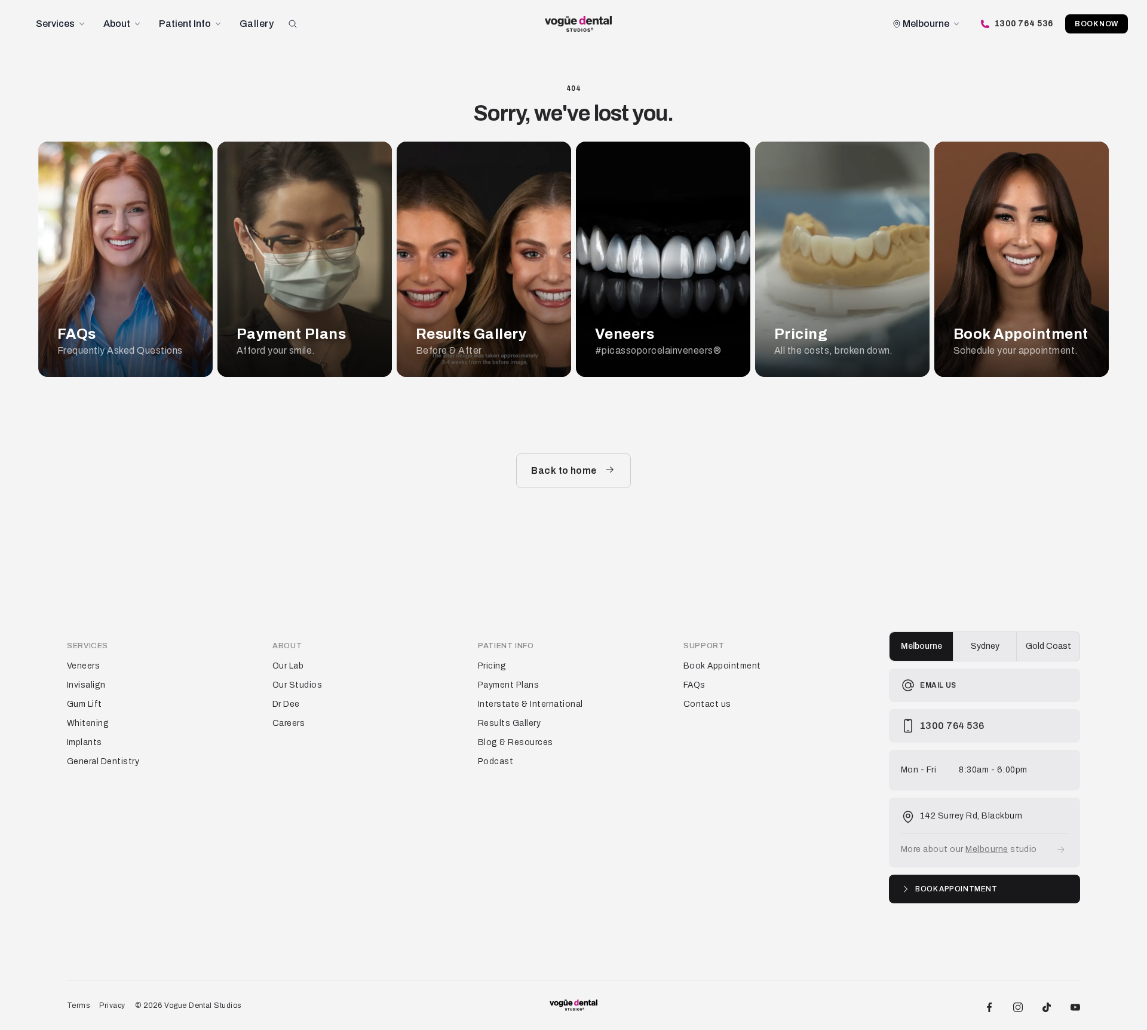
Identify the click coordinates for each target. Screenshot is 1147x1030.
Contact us (707, 704)
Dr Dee (286, 704)
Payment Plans (508, 684)
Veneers (83, 665)
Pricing (492, 665)
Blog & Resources (515, 742)
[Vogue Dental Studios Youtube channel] (1075, 1005)
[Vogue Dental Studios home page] (578, 24)
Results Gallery (509, 723)
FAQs (694, 684)
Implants (84, 742)
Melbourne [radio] (921, 646)
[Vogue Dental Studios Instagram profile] (1018, 1005)
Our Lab (287, 665)
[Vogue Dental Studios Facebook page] (989, 1005)
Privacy (112, 1005)
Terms (78, 1005)
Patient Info (185, 24)
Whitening (88, 723)
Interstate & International (530, 704)
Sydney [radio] (985, 646)
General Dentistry (103, 761)
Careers (288, 723)
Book (1096, 24)
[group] (984, 646)
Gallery (257, 24)
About (116, 24)
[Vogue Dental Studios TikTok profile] (1046, 1005)
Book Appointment (722, 665)
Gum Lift (84, 704)
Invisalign (86, 684)
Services (55, 24)
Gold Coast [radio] (1048, 646)
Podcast (495, 761)
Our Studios (297, 684)
